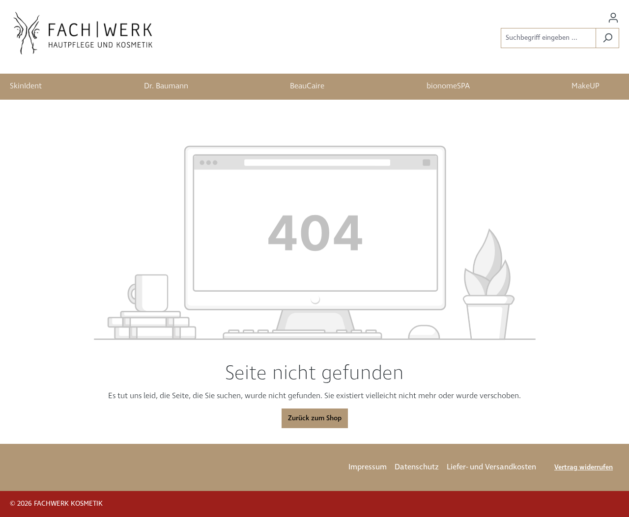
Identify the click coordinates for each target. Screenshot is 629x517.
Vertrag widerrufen (583, 467)
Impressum (367, 467)
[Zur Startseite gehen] (83, 33)
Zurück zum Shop (315, 418)
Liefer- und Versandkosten (491, 467)
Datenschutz (417, 467)
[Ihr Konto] (613, 18)
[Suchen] (607, 38)
